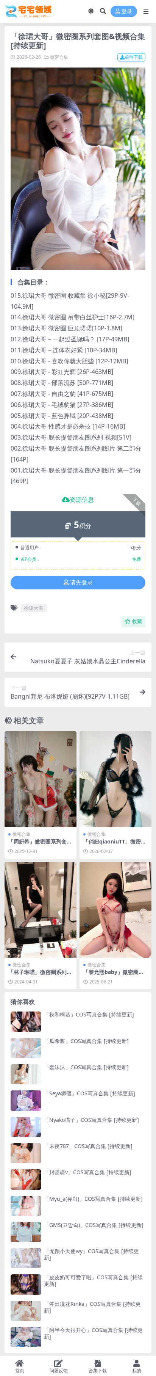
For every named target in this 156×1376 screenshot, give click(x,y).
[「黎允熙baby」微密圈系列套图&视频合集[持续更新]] (115, 910)
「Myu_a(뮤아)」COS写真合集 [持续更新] (93, 1198)
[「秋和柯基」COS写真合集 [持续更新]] (26, 1022)
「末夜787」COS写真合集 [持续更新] (88, 1146)
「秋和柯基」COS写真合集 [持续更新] (89, 1014)
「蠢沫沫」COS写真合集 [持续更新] (86, 1067)
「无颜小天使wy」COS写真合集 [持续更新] (91, 1254)
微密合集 (59, 57)
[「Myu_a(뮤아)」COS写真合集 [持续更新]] (26, 1206)
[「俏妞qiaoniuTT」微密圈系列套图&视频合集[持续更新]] (115, 779)
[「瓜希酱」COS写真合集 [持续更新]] (26, 1048)
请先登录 (81, 583)
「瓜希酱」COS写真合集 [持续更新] (86, 1041)
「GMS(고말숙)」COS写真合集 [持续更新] (94, 1224)
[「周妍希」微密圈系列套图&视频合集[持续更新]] (40, 779)
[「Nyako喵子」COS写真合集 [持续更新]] (26, 1127)
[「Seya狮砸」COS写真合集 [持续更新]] (26, 1100)
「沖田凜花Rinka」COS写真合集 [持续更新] (92, 1307)
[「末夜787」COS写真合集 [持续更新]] (26, 1153)
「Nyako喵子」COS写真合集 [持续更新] (91, 1119)
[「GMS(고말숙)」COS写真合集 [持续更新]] (26, 1232)
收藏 (137, 621)
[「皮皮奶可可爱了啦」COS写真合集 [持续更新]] (26, 1284)
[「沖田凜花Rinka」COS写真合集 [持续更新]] (26, 1311)
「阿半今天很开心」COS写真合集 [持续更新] (93, 1333)
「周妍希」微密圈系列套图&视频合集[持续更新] (40, 844)
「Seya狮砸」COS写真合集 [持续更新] (89, 1093)
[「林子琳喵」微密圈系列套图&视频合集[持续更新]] (40, 910)
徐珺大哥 (34, 608)
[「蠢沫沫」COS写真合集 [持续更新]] (26, 1074)
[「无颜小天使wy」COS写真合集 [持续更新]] (26, 1258)
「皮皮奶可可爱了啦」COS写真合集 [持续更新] (93, 1280)
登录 (127, 11)
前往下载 (134, 57)
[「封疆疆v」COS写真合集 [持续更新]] (26, 1179)
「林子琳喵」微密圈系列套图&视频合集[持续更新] (40, 975)
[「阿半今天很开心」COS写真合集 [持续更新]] (26, 1337)
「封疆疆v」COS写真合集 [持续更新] (87, 1172)
